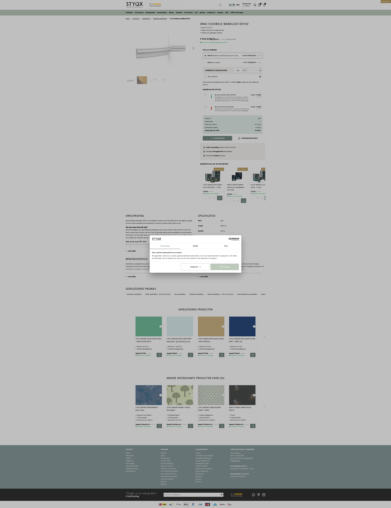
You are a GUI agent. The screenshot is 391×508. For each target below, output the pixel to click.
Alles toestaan (225, 267)
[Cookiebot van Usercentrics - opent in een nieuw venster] (230, 239)
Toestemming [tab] (165, 246)
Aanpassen (194, 267)
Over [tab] (226, 246)
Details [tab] (195, 246)
